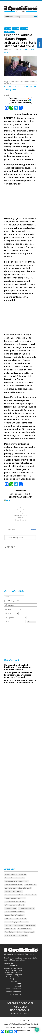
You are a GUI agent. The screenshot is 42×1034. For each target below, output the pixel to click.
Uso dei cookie (19, 1010)
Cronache (24, 28)
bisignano (11, 89)
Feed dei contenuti (13, 989)
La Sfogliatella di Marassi (15, 918)
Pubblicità (20, 1006)
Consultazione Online (13, 884)
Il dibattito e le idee (13, 891)
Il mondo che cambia (14, 895)
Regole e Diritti (24, 929)
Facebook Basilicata (13, 970)
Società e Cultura (25, 932)
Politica (10, 929)
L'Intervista (10, 908)
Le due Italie (11, 922)
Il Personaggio (10, 32)
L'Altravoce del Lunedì (14, 905)
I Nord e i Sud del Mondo (15, 898)
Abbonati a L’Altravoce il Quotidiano (19, 954)
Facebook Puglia (13, 977)
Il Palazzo (30, 895)
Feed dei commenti (13, 991)
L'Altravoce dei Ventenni (15, 901)
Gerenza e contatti (20, 1003)
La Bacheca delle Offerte (14, 912)
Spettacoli (11, 935)
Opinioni (30, 925)
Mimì (8, 925)
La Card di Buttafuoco (14, 915)
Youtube (13, 981)
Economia (10, 888)
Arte (22, 874)
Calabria (8, 28)
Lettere (24, 922)
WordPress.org (15, 994)
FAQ (26, 1013)
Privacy (16, 1013)
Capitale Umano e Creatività (16, 881)
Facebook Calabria (13, 973)
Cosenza (16, 28)
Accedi (33, 530)
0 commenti (13, 53)
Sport (23, 935)
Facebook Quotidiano (13, 968)
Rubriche (10, 932)
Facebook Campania (13, 975)
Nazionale (19, 925)
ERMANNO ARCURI (11, 50)
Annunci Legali (11, 874)
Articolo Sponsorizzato (14, 878)
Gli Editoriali (24, 888)
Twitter (13, 979)
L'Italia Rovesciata (26, 908)
